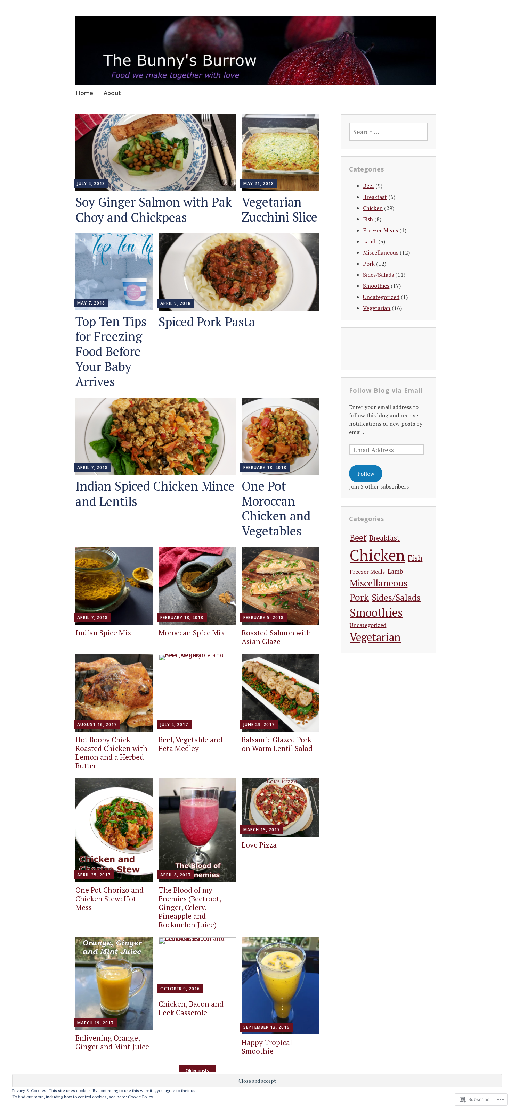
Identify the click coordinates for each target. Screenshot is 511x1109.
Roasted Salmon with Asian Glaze (276, 637)
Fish (368, 219)
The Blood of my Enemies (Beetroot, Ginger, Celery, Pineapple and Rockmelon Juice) (190, 907)
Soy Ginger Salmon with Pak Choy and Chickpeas (153, 209)
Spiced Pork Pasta (207, 322)
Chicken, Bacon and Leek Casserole (191, 1008)
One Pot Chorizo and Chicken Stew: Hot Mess (109, 898)
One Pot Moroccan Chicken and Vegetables (276, 508)
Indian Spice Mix (103, 632)
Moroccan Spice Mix (192, 632)
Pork (369, 263)
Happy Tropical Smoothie (267, 1046)
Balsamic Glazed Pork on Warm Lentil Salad (277, 744)
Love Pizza (259, 845)
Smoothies (376, 286)
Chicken (373, 208)
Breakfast (375, 197)
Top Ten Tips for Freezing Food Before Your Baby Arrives (111, 351)
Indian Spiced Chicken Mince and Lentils (155, 493)
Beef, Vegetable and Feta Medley (190, 744)
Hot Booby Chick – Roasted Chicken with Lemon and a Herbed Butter (111, 753)
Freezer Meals (380, 230)
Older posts (197, 1070)
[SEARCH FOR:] (388, 132)
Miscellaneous (380, 252)
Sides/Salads (378, 274)
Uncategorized (381, 297)
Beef (368, 186)
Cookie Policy (140, 1096)
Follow (365, 473)
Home (84, 93)
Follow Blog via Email (386, 390)
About (112, 93)
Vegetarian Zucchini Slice (279, 209)
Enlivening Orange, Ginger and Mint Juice (112, 1042)
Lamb (370, 241)
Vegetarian (376, 308)
